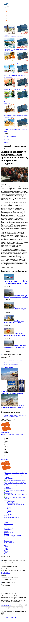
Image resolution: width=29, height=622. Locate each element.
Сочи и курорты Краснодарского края (14, 543)
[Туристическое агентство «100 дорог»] (6, 431)
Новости (6, 139)
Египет (6, 549)
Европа (6, 546)
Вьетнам (6, 142)
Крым (5, 545)
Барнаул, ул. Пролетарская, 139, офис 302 (12, 434)
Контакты (6, 534)
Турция (6, 548)
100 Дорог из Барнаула (10, 136)
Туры (5, 525)
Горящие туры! (8, 541)
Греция (6, 551)
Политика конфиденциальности (13, 535)
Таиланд (6, 552)
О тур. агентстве (8, 524)
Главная (6, 522)
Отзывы (6, 531)
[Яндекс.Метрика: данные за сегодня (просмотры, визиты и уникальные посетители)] (6, 605)
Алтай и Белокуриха (9, 542)
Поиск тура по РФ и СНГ (11, 364)
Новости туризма (8, 528)
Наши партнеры (8, 532)
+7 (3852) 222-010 (5, 432)
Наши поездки (8, 529)
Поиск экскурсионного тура (11, 362)
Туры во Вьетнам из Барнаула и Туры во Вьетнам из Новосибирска (15, 415)
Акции (6, 526)
